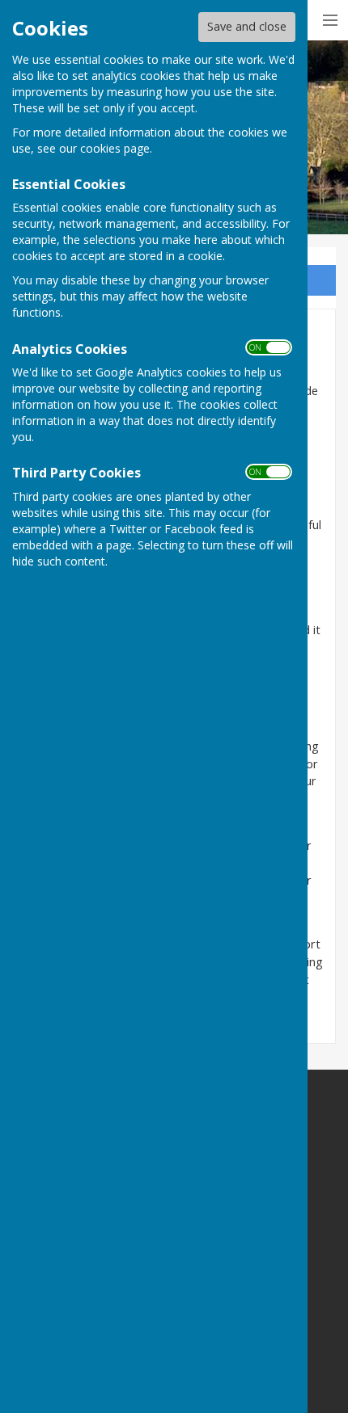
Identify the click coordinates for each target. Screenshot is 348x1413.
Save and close (246, 26)
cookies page (115, 148)
